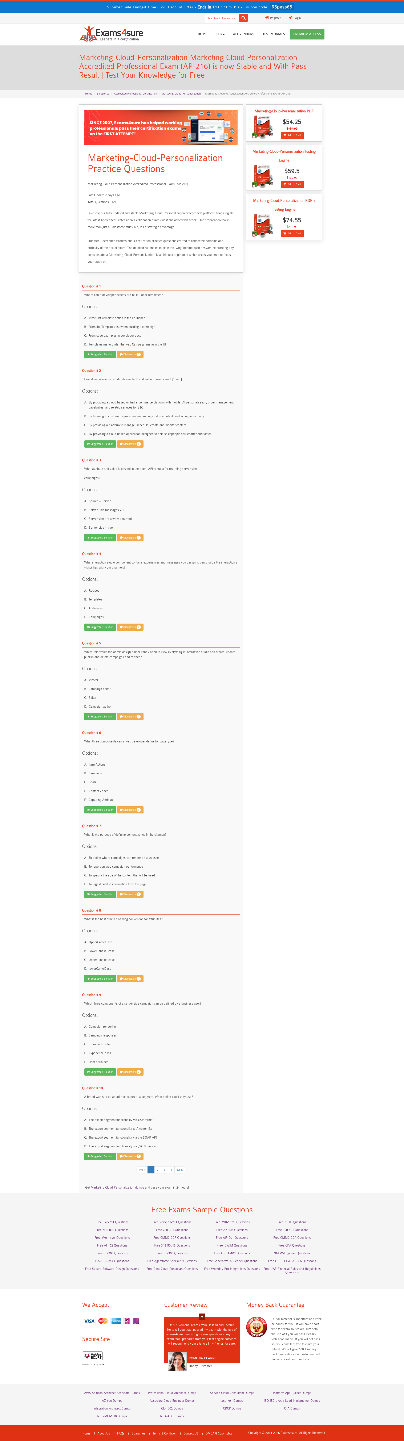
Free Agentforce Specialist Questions (172, 1261)
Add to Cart (293, 135)
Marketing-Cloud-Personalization (181, 93)
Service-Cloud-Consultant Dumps (232, 1393)
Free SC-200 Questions (112, 1253)
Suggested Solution (101, 354)
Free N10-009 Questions (112, 1230)
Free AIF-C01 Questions (232, 1238)
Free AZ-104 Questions (232, 1230)
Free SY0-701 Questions (112, 1222)
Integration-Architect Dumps (112, 1408)
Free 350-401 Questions (292, 1230)
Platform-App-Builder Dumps (292, 1393)
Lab (219, 34)
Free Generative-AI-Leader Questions (232, 1261)
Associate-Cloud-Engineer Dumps (172, 1401)
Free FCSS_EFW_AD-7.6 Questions (292, 1261)
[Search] (243, 18)
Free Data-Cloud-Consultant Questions (172, 1269)
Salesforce (103, 93)
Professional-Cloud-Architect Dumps (172, 1393)
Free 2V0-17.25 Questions (112, 1238)
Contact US (191, 1433)
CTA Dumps (292, 1408)
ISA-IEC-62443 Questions (112, 1261)
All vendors (243, 34)
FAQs (121, 1433)
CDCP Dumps (232, 1408)
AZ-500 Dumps (112, 1401)
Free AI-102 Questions (112, 1245)
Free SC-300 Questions (172, 1253)
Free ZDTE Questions (292, 1222)
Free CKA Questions (292, 1245)
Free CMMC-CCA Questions (292, 1238)
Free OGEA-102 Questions (232, 1253)
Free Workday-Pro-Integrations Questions (232, 1269)
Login (297, 18)
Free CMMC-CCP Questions (172, 1238)
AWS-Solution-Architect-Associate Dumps (112, 1393)
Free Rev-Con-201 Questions (172, 1222)
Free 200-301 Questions (172, 1230)
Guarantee (139, 1433)
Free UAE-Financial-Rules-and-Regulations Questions (292, 1270)
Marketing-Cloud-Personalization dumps (117, 1187)
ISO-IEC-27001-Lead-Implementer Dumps (292, 1401)
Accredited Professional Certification (135, 93)
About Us (103, 1433)
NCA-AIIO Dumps (172, 1416)
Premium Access (307, 34)
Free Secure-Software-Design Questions (112, 1269)
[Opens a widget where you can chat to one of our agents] (375, 1417)
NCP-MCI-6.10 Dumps (112, 1416)
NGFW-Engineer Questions (292, 1253)
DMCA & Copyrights (219, 1433)
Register (275, 18)
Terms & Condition (165, 1433)
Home (202, 34)
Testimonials (274, 34)
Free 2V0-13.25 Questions (232, 1222)
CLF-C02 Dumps (172, 1408)
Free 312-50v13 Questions (172, 1245)
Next (180, 1169)
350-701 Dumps (232, 1401)
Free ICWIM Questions (232, 1245)
